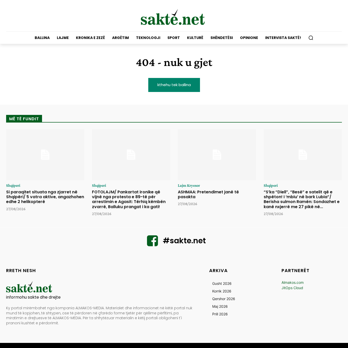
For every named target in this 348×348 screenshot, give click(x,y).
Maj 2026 (220, 306)
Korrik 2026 (221, 291)
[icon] (152, 244)
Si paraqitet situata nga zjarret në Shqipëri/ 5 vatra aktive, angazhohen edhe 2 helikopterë (45, 197)
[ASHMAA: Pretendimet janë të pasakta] (217, 154)
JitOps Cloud (292, 288)
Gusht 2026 (222, 283)
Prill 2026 (220, 314)
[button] (311, 38)
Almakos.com (293, 282)
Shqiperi (13, 185)
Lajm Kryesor (189, 185)
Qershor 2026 (223, 299)
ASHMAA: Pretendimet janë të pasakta (208, 194)
